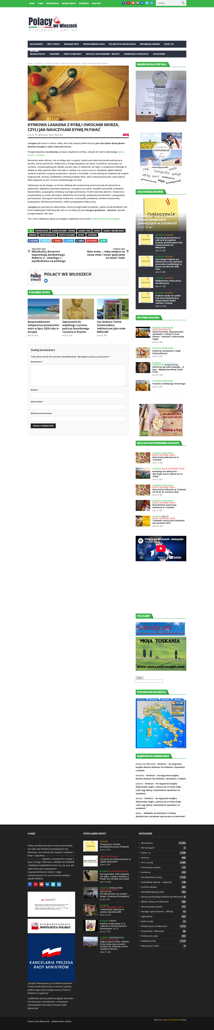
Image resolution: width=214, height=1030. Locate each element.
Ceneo (139, 678)
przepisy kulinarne (67, 235)
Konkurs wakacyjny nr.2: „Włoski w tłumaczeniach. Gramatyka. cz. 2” (113, 926)
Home (32, 3)
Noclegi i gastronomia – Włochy (103, 54)
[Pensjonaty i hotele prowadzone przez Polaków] (90, 846)
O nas (40, 3)
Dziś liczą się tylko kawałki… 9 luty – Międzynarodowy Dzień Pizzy (168, 369)
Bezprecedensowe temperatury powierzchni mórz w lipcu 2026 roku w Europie (43, 327)
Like (126, 135)
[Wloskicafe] (160, 635)
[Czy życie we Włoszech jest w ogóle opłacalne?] (90, 861)
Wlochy (81, 235)
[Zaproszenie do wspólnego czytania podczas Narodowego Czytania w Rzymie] (78, 309)
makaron (32, 235)
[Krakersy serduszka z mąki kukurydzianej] (143, 352)
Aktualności (36, 44)
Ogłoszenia (159, 54)
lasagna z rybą (84, 230)
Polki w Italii (147, 921)
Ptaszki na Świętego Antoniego (168, 383)
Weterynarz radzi (150, 945)
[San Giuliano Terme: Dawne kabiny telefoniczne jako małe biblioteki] (113, 309)
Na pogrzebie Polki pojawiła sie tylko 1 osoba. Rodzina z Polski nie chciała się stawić (114, 876)
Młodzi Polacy (37, 54)
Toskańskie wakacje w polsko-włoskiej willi (112, 910)
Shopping (54, 54)
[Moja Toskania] (161, 669)
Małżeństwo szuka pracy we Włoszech (168, 282)
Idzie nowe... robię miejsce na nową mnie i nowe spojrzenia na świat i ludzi (106, 253)
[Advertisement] (157, 590)
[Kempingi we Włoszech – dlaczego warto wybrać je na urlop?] (143, 473)
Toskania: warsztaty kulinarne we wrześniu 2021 (168, 521)
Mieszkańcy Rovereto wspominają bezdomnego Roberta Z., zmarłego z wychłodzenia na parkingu (49, 255)
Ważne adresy (69, 3)
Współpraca (52, 3)
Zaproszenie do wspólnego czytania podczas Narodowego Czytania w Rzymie (75, 327)
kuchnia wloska (41, 230)
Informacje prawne (150, 44)
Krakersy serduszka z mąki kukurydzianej (166, 352)
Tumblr (81, 240)
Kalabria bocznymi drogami (105, 218)
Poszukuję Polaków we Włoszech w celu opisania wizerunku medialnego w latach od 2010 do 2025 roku (168, 264)
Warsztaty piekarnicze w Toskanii (165, 458)
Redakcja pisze (71, 44)
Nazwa (35, 389)
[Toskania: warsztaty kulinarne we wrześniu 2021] (143, 521)
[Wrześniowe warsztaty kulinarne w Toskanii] (143, 505)
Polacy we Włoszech (67, 274)
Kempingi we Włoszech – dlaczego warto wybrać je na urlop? (167, 474)
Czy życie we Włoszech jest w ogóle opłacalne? (115, 860)
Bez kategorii (148, 847)
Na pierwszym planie (171, 365)
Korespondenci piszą (94, 44)
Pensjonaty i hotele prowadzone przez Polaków (114, 845)
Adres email (37, 401)
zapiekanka (92, 235)
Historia (145, 857)
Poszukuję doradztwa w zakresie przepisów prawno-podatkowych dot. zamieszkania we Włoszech (169, 242)
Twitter (46, 240)
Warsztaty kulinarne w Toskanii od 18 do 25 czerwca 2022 (169, 490)
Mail (104, 240)
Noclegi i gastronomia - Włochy (163, 455)
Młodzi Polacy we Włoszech (154, 901)
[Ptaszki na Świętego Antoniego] (143, 385)
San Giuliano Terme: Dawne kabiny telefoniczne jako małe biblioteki (111, 327)
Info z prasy (53, 44)
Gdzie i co (169, 44)
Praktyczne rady (72, 54)
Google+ (58, 240)
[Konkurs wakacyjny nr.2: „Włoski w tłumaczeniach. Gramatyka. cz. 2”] (90, 925)
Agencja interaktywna (171, 1020)
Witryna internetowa (41, 413)
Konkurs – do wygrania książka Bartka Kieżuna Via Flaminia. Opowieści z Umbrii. (160, 767)
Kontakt (96, 3)
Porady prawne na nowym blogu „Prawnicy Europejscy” (115, 895)
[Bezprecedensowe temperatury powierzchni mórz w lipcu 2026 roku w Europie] (43, 309)
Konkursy (84, 3)
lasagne (97, 230)
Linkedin (70, 240)
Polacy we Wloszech (48, 235)
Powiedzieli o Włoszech (136, 54)
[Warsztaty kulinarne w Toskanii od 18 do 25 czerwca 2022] (143, 490)
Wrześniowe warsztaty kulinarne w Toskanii (164, 506)
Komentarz (37, 361)
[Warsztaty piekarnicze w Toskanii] (143, 457)
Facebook (34, 240)
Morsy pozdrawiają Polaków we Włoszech (162, 896)
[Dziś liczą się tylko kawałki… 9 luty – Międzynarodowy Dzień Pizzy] (143, 367)
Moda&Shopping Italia (152, 891)
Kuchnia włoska (38, 61)
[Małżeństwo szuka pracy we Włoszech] (146, 282)
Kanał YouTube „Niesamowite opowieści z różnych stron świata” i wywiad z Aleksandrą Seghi (168, 335)
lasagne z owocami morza (114, 230)
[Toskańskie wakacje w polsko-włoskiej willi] (90, 909)
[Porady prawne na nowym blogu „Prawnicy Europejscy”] (90, 892)
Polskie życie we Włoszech (122, 44)
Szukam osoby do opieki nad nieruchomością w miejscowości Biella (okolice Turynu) (168, 299)
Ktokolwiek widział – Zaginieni (156, 882)
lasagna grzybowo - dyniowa (63, 230)
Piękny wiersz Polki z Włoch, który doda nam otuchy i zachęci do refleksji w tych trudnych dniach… (114, 945)
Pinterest (93, 240)
